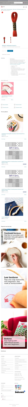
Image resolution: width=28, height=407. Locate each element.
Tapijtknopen (3, 363)
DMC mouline (15, 9)
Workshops (3, 372)
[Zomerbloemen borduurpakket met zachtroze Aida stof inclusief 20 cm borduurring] (14, 123)
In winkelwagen (3, 99)
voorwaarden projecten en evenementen (21, 361)
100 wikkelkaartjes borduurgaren (7, 95)
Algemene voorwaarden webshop (20, 359)
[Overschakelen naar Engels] (23, 3)
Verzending (16, 363)
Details (12, 99)
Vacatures (3, 386)
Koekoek (2, 9)
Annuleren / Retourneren (18, 365)
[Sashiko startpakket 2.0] (14, 206)
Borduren (3, 358)
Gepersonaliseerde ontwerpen (6, 368)
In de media (16, 368)
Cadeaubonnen (4, 370)
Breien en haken (4, 361)
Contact (3, 395)
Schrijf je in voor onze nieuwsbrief (6, 390)
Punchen (3, 359)
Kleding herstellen (4, 365)
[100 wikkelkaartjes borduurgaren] (7, 88)
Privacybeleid (17, 358)
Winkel (5, 9)
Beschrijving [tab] (3, 58)
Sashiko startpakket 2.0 (5, 217)
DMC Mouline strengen (20, 9)
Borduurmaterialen (9, 9)
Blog (2, 388)
